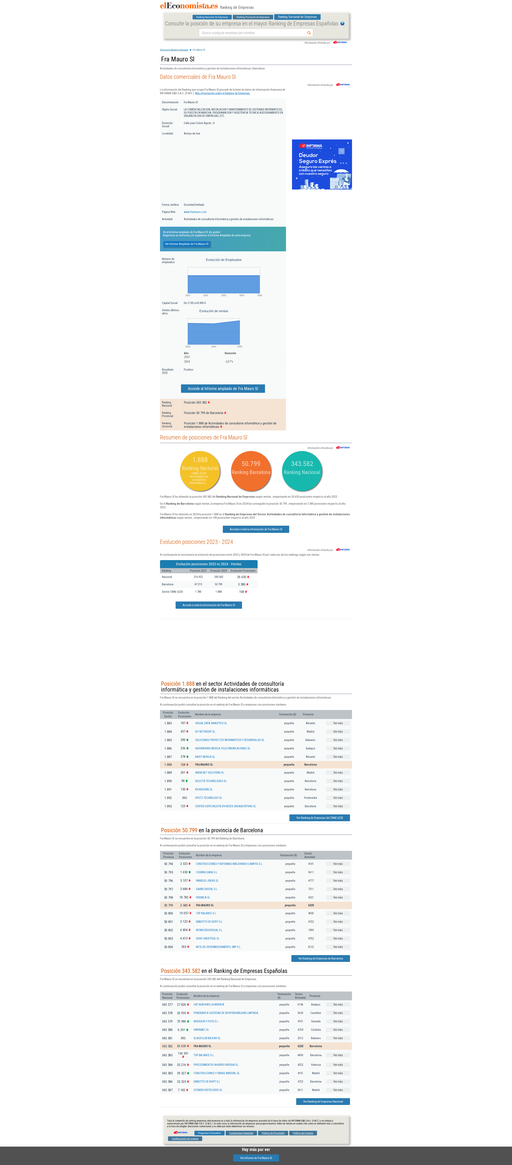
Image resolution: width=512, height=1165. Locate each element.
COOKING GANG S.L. (207, 872)
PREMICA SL (203, 897)
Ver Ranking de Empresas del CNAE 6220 (319, 818)
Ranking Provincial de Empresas (253, 17)
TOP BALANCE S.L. (206, 913)
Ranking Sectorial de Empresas (297, 17)
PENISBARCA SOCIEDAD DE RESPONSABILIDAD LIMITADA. (226, 1013)
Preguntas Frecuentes (209, 1133)
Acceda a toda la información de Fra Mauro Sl (256, 529)
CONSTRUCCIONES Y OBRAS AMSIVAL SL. (217, 1073)
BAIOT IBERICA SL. (205, 756)
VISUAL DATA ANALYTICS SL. (211, 723)
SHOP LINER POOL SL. (208, 938)
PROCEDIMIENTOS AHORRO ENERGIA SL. (216, 1064)
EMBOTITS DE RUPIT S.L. (209, 921)
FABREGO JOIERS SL (207, 880)
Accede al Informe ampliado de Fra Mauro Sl (223, 388)
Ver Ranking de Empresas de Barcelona (320, 958)
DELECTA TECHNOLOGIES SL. (211, 781)
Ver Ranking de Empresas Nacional (323, 1101)
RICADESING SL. (204, 789)
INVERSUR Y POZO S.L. (206, 1021)
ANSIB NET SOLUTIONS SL (209, 772)
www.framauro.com (195, 212)
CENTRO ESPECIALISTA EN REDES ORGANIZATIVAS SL (225, 806)
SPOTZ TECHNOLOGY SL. (209, 797)
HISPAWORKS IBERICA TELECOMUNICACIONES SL (222, 748)
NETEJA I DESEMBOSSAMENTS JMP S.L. (218, 946)
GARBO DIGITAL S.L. (207, 889)
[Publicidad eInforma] (322, 188)
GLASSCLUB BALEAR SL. (207, 1038)
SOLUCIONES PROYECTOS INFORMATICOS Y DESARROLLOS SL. (230, 740)
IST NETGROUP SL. (205, 731)
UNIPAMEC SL (201, 1029)
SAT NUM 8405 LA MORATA (209, 1004)
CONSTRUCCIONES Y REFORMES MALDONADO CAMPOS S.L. (229, 863)
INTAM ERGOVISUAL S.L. (209, 930)
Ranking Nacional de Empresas (212, 17)
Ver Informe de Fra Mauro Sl (256, 1158)
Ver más (338, 723)
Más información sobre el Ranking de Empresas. (222, 93)
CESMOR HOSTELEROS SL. (208, 1090)
